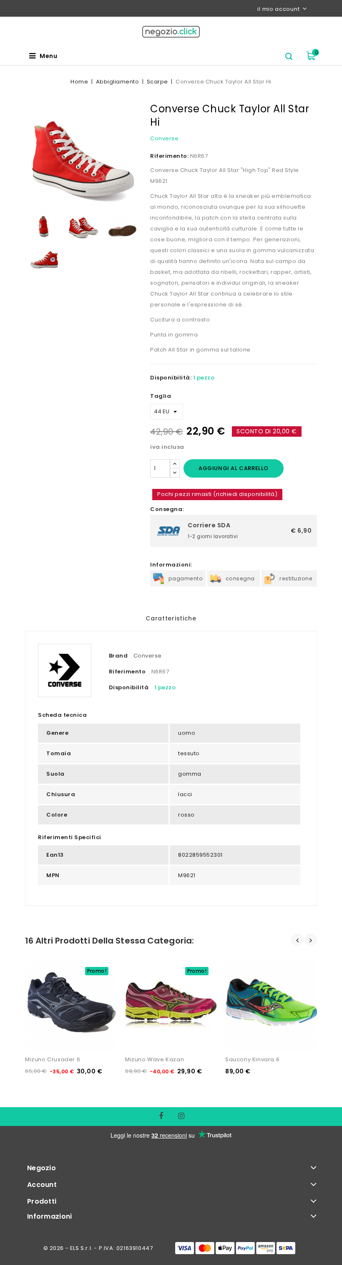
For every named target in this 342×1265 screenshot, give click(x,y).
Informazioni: (171, 565)
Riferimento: (169, 156)
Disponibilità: (170, 378)
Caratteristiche (171, 618)
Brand (118, 656)
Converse (164, 138)
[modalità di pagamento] (235, 1248)
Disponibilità (129, 687)
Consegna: (167, 509)
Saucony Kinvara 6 (252, 1059)
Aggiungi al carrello (234, 468)
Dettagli (40, 962)
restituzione (295, 578)
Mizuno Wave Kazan (154, 1059)
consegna (240, 578)
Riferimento (127, 672)
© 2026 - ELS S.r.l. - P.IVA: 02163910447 (98, 1248)
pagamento (185, 578)
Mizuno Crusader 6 (52, 1059)
